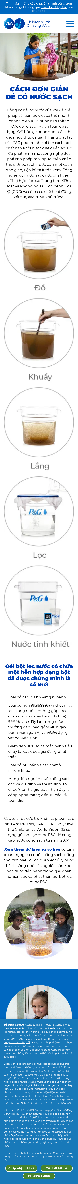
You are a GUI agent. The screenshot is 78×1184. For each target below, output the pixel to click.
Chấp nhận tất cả (21, 1168)
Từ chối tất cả (56, 1168)
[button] (70, 23)
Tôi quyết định (39, 1176)
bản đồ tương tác (54, 7)
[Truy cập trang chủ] (28, 24)
